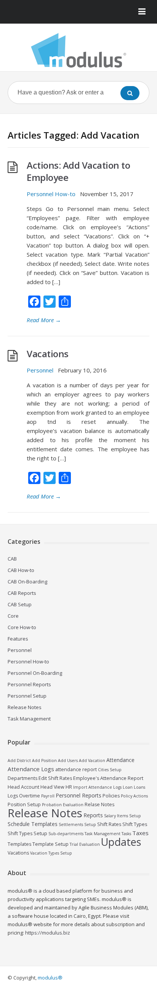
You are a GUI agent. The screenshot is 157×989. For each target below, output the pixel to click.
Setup (90, 824)
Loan (128, 787)
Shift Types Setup (27, 833)
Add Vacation (92, 760)
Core (13, 615)
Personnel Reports (29, 684)
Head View (52, 787)
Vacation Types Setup (51, 853)
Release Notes (25, 707)
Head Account (23, 787)
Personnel (40, 370)
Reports (93, 815)
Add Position (44, 760)
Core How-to (22, 627)
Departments (22, 778)
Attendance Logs (31, 769)
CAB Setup (20, 604)
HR (69, 787)
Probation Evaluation (62, 804)
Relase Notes (99, 804)
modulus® (50, 977)
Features (18, 638)
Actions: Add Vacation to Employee (78, 171)
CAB (12, 558)
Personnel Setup (27, 695)
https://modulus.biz (47, 932)
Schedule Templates (33, 824)
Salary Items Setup (122, 815)
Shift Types (134, 824)
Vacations (48, 353)
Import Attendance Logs (97, 787)
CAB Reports (22, 593)
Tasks (126, 833)
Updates (121, 842)
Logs (13, 795)
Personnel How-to (51, 194)
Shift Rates (109, 824)
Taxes (140, 833)
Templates (19, 844)
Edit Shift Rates (55, 778)
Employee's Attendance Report (108, 778)
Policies (111, 795)
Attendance (120, 760)
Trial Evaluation (85, 844)
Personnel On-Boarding (35, 672)
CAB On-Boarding (27, 581)
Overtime (29, 795)
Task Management (29, 718)
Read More (44, 320)
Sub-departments (65, 833)
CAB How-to (21, 570)
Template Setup (50, 844)
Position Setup (24, 804)
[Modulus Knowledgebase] (78, 50)
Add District (19, 760)
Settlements (71, 824)
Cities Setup (110, 769)
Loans (139, 787)
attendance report (76, 769)
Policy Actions (134, 796)
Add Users (68, 760)
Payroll (47, 796)
